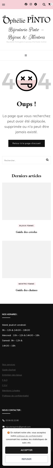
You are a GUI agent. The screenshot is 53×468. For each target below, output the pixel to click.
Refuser (26, 459)
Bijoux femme (26, 226)
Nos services (8, 364)
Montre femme (26, 284)
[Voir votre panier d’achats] (49, 4)
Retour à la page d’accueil (27, 143)
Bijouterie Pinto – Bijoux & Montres (26, 33)
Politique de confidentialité (15, 395)
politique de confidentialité (29, 436)
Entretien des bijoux (12, 374)
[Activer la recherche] (44, 4)
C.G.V (4, 385)
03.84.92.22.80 (12, 420)
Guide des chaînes (26, 290)
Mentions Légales (11, 390)
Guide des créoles (26, 232)
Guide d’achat (9, 369)
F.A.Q (4, 380)
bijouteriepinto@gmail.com (18, 426)
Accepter (26, 450)
